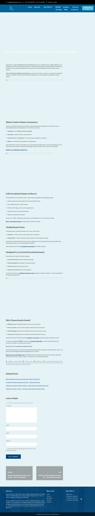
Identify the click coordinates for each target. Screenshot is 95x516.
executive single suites (36, 341)
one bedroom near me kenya (43, 363)
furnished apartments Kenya (12, 363)
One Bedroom (39, 361)
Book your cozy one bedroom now (15, 355)
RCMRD (58, 7)
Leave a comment (28, 361)
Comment (9, 405)
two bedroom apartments (28, 246)
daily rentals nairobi (58, 361)
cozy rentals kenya (49, 361)
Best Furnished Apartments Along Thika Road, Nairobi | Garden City (23, 379)
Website (8, 441)
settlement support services (27, 273)
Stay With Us (48, 7)
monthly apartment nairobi (31, 363)
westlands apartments (25, 364)
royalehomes (10, 361)
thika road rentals (16, 364)
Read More (8, 507)
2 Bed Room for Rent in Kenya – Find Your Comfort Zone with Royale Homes (25, 389)
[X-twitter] (74, 2)
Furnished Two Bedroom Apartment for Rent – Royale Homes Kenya (23, 382)
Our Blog (59, 10)
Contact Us (74, 10)
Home (30, 7)
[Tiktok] (80, 2)
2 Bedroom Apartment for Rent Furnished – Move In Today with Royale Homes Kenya (27, 386)
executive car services (33, 338)
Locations (66, 7)
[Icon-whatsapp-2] (84, 2)
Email (8, 433)
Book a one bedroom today (13, 221)
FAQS (66, 10)
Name (8, 425)
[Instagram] (77, 2)
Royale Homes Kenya (55, 363)
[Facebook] (70, 2)
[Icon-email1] (87, 2)
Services (75, 7)
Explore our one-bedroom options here (16, 150)
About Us (37, 7)
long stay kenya (21, 363)
